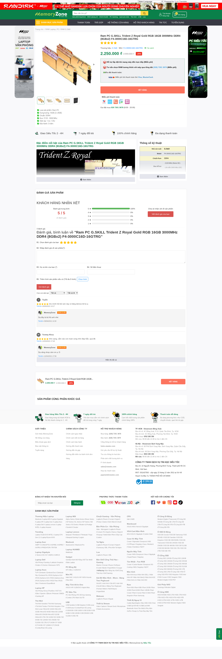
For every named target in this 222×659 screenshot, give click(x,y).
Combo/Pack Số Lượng (44, 628)
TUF (36, 573)
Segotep (139, 544)
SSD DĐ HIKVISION (171, 540)
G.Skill (114, 48)
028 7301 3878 (117, 107)
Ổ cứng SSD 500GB (165, 566)
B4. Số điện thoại (94, 267)
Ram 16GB (146, 587)
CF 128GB (47, 625)
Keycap (99, 535)
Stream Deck (111, 606)
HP (67, 570)
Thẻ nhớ (134, 17)
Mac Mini (70, 580)
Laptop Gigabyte (57, 519)
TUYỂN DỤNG (177, 22)
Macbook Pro (79, 545)
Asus (144, 544)
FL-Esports (107, 532)
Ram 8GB (138, 587)
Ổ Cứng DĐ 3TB (167, 525)
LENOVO (77, 570)
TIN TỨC (163, 22)
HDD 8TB (180, 597)
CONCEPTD (45, 545)
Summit (69, 527)
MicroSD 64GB (45, 612)
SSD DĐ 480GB (169, 545)
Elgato (111, 599)
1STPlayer (131, 544)
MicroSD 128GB (57, 612)
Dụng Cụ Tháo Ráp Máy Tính (142, 611)
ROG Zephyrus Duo (57, 578)
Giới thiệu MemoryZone (44, 434)
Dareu (114, 532)
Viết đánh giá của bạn (160, 214)
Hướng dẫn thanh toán (74, 446)
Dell (109, 522)
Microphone (121, 606)
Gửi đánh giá (44, 287)
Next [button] (94, 64)
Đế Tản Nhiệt (87, 560)
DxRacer (117, 565)
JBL (106, 547)
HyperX (117, 519)
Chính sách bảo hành (74, 442)
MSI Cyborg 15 (92, 17)
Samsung (100, 547)
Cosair (129, 541)
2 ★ (89, 220)
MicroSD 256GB (41, 614)
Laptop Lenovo (50, 525)
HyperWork (111, 568)
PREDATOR (46, 547)
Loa (144, 17)
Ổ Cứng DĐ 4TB (179, 525)
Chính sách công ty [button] (76, 429)
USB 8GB (70, 610)
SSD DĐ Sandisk (169, 537)
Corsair (111, 519)
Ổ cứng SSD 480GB (180, 564)
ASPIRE (53, 545)
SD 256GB (52, 620)
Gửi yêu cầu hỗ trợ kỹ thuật (111, 450)
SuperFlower (132, 557)
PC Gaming (114, 17)
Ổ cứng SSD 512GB (180, 566)
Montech (151, 544)
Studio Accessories (103, 609)
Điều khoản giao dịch (43, 442)
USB (139, 17)
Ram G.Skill (146, 593)
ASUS (76, 577)
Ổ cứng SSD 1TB (179, 569)
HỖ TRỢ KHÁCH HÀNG (144, 22)
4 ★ (89, 212)
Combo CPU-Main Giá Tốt (75, 598)
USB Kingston (81, 605)
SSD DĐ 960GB (163, 548)
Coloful (146, 534)
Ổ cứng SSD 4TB (177, 572)
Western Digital (163, 519)
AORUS (57, 555)
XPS (58, 565)
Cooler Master (102, 568)
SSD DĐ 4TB (165, 551)
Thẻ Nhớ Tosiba (41, 606)
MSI (84, 577)
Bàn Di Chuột (116, 522)
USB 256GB (84, 613)
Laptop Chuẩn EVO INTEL (44, 535)
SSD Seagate (172, 577)
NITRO (38, 547)
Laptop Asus (58, 522)
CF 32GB (58, 622)
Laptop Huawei (46, 527)
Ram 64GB (136, 590)
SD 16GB (49, 617)
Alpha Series (70, 519)
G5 (43, 555)
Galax (130, 547)
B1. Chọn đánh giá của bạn (48, 242)
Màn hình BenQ (139, 577)
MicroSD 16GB (49, 609)
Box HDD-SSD (146, 603)
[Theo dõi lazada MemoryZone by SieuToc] (158, 502)
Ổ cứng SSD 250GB (180, 561)
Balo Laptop (71, 562)
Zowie (105, 522)
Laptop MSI (46, 519)
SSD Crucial (162, 577)
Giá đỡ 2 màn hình (116, 583)
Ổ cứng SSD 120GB (164, 558)
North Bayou (112, 589)
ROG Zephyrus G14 (55, 575)
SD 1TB (44, 622)
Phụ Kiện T (112, 547)
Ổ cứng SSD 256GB (165, 564)
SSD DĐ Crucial (163, 535)
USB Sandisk (70, 605)
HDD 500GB (162, 595)
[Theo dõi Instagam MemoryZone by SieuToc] (169, 502)
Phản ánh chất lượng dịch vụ (111, 458)
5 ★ (89, 209)
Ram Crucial (137, 593)
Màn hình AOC (150, 577)
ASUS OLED (103, 17)
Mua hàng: (111, 434)
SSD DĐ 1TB (174, 548)
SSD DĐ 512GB (181, 545)
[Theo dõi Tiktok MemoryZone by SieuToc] (180, 502)
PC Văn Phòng (71, 595)
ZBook (49, 593)
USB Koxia (70, 608)
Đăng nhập (166, 16)
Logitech (99, 519)
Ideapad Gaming (72, 537)
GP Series (85, 522)
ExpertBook (51, 583)
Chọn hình (82, 279)
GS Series (74, 525)
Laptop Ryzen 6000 (48, 537)
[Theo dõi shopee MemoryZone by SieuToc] (164, 502)
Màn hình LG (132, 580)
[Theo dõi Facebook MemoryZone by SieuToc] (153, 502)
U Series (38, 555)
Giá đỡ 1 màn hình (102, 583)
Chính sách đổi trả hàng (75, 438)
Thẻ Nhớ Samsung (54, 604)
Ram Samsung (139, 595)
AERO (51, 555)
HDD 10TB (162, 600)
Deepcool (143, 541)
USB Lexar (90, 605)
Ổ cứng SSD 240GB (165, 561)
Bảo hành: (111, 438)
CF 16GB (51, 622)
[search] (144, 13)
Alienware (52, 565)
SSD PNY (172, 580)
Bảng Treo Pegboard (114, 586)
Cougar (119, 568)
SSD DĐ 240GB (171, 543)
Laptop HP (39, 522)
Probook (55, 593)
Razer (105, 519)
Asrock (89, 577)
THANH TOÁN (83, 22)
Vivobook (42, 583)
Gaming (46, 562)
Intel (128, 519)
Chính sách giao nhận (74, 434)
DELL (71, 570)
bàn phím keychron (79, 17)
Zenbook (42, 573)
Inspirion (60, 562)
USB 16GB (78, 610)
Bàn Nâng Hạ (109, 570)
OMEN (61, 593)
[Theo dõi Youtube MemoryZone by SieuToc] (175, 502)
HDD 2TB (178, 595)
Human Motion (102, 589)
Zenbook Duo (51, 573)
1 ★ (89, 223)
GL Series (78, 522)
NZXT (142, 547)
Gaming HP (40, 596)
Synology (161, 587)
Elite (37, 593)
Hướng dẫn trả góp (73, 450)
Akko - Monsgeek (102, 529)
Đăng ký (77, 503)
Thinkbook (76, 535)
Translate (183, 1)
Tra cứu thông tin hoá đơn (110, 454)
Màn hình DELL (143, 575)
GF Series (70, 522)
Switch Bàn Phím (109, 535)
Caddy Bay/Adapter (133, 603)
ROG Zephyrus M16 (42, 581)
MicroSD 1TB (40, 617)
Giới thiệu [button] (40, 429)
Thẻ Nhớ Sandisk (41, 604)
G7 (47, 555)
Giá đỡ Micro (101, 586)
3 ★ (89, 216)
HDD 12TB (170, 600)
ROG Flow (54, 581)
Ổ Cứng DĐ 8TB (163, 527)
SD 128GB (44, 620)
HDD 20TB (162, 603)
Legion (81, 537)
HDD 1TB (170, 595)
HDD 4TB (164, 597)
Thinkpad (84, 535)
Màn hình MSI (142, 580)
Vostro (38, 565)
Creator (75, 527)
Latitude (53, 562)
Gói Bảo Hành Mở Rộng (74, 560)
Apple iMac (86, 587)
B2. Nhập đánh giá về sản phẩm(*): (51, 248)
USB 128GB (75, 613)
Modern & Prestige (86, 525)
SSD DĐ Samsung (176, 535)
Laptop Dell (40, 525)
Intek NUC (69, 577)
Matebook (69, 552)
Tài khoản (167, 13)
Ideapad (68, 535)
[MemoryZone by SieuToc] (51, 14)
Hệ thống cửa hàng (42, 438)
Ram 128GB (145, 590)
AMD (132, 519)
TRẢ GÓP (98, 22)
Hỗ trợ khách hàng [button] (111, 429)
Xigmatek (136, 541)
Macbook (38, 519)
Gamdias (136, 547)
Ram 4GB (130, 587)
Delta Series (80, 519)
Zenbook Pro (43, 575)
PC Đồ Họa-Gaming (84, 595)
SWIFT (37, 545)
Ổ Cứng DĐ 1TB (169, 522)
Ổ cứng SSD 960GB (165, 569)
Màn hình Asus (132, 575)
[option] (66, 64)
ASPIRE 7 (61, 545)
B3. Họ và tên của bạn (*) (47, 267)
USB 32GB (86, 610)
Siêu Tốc (147, 643)
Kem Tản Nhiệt (140, 608)
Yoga (90, 535)
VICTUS (58, 591)
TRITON (54, 547)
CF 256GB (55, 625)
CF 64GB (39, 625)
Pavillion (51, 591)
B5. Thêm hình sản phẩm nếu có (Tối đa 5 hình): (62, 279)
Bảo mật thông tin (41, 446)
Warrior (98, 565)
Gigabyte (145, 527)
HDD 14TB (179, 600)
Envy (45, 591)
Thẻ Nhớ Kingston (54, 606)
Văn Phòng (39, 562)
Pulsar (99, 522)
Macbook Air (70, 545)
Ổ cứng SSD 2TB (164, 572)
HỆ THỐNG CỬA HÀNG (118, 22)
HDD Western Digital (174, 603)
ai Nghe (119, 547)
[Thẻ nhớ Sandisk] (111, 6)
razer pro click (124, 17)
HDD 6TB (172, 597)
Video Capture (101, 606)
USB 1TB (75, 616)
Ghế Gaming (108, 573)
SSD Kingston (173, 574)
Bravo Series (89, 519)
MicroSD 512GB (53, 614)
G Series (44, 565)
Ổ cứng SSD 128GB (179, 558)
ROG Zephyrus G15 (42, 578)
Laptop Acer (48, 522)
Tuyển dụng (39, 450)
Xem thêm (87, 179)
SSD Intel (183, 574)
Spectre (42, 593)
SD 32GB (57, 617)
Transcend (172, 519)
